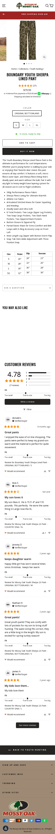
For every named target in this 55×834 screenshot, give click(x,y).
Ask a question (14, 288)
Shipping (18, 96)
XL (37, 125)
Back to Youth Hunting (29, 750)
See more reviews (27, 725)
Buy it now (27, 151)
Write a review (27, 401)
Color (27, 108)
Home (14, 68)
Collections (23, 68)
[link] (27, 85)
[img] (19, 420)
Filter (29, 409)
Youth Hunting (36, 68)
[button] (38, 372)
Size (27, 120)
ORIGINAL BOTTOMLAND (27, 113)
